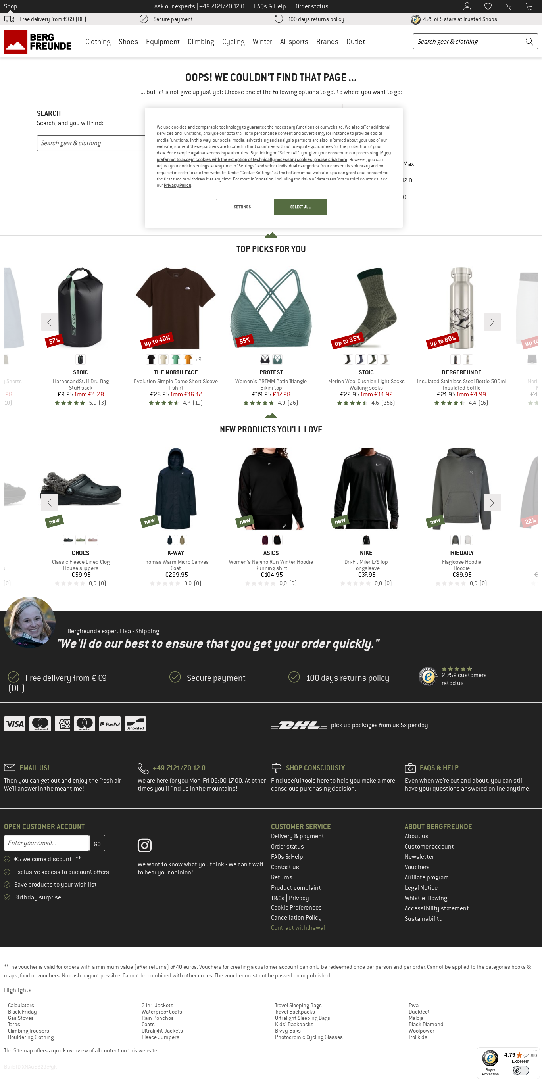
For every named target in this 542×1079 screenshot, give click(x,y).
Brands (327, 41)
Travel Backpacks (295, 1011)
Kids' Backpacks (294, 1024)
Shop (10, 6)
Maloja (416, 1017)
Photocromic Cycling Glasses (309, 1037)
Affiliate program (427, 877)
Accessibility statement (437, 908)
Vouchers (417, 867)
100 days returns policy (316, 19)
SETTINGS (242, 206)
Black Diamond (426, 1024)
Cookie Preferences (296, 908)
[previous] (49, 322)
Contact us (285, 867)
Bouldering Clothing (31, 1037)
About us (417, 836)
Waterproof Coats (162, 1011)
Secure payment (173, 19)
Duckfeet (419, 1011)
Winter (262, 41)
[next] (492, 322)
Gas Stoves (21, 1017)
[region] (274, 168)
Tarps (14, 1024)
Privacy (299, 898)
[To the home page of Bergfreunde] (40, 41)
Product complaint (296, 888)
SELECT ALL (300, 206)
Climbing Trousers (28, 1030)
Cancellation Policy (296, 918)
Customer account (429, 847)
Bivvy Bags (288, 1030)
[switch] (521, 1070)
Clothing (98, 41)
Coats (148, 1024)
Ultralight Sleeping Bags (302, 1017)
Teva (414, 1005)
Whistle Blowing (426, 898)
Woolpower (421, 1030)
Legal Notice (421, 888)
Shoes (128, 41)
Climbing (201, 41)
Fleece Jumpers (160, 1037)
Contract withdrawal (298, 928)
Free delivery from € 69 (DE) (52, 19)
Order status (287, 847)
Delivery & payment (297, 836)
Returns (281, 877)
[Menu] (535, 1052)
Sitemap (23, 1050)
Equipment (163, 41)
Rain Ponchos (158, 1017)
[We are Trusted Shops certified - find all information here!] (428, 677)
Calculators (21, 1005)
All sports (294, 41)
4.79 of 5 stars (459, 19)
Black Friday (22, 1011)
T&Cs (278, 898)
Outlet (355, 41)
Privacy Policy (177, 185)
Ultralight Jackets (162, 1030)
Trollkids (418, 1037)
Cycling (233, 41)
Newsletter (419, 857)
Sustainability (424, 919)
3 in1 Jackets (157, 1005)
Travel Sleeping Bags (298, 1005)
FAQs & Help (287, 857)
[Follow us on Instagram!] (150, 847)
